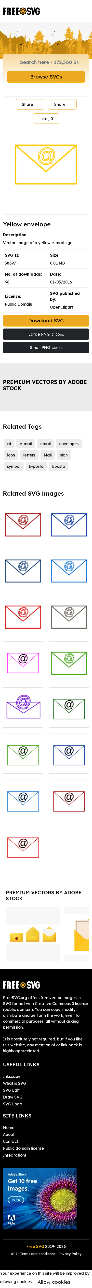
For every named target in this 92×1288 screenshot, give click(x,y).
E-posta (36, 466)
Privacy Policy (69, 1254)
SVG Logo (12, 1103)
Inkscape (12, 1076)
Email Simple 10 (69, 810)
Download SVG (46, 320)
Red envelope (21, 628)
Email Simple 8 (22, 813)
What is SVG (14, 1083)
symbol (13, 466)
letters (29, 455)
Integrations (14, 1155)
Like (46, 118)
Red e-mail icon (23, 533)
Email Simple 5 (68, 720)
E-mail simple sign (23, 579)
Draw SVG (12, 1097)
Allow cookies (54, 1282)
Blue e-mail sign (69, 579)
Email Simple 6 (22, 766)
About (8, 1134)
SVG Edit (11, 1090)
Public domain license (23, 1148)
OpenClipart (61, 307)
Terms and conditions (37, 1254)
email (45, 443)
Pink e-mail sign (23, 671)
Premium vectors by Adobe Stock (45, 385)
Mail (48, 455)
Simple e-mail (67, 628)
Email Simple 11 (23, 859)
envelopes (69, 443)
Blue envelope (68, 536)
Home (8, 1127)
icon (11, 455)
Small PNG (46, 347)
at (9, 443)
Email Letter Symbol (23, 717)
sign (64, 455)
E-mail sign (64, 674)
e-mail (26, 443)
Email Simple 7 (68, 766)
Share (27, 104)
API (14, 1254)
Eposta (58, 466)
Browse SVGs (46, 77)
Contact (10, 1141)
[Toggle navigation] (82, 11)
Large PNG (46, 334)
